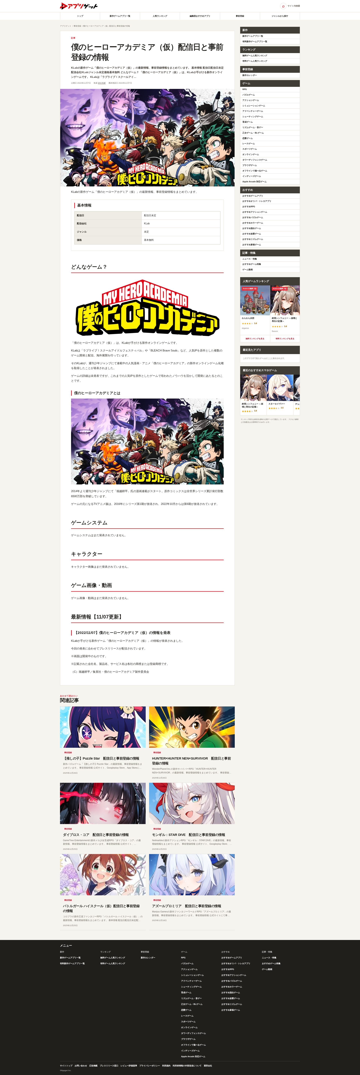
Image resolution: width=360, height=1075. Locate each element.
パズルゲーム (248, 95)
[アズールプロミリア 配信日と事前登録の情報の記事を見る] (192, 874)
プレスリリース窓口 (109, 1065)
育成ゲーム (247, 122)
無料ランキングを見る (255, 339)
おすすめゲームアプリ (252, 196)
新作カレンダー (249, 75)
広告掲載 (93, 1065)
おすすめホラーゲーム (252, 223)
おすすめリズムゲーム (252, 239)
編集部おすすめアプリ (200, 16)
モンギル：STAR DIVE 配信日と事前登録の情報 (188, 835)
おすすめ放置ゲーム (251, 234)
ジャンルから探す (280, 16)
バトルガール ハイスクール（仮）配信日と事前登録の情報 (101, 908)
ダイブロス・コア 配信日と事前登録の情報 (96, 835)
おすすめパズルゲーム (252, 217)
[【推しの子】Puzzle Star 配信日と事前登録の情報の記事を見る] (103, 727)
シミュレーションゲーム (253, 105)
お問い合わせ (81, 1065)
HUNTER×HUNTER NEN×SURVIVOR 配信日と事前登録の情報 (191, 761)
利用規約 (166, 1065)
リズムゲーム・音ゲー (252, 127)
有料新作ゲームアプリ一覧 (254, 41)
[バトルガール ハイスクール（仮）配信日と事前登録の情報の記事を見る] (103, 874)
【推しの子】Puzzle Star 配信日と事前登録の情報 (101, 758)
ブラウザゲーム (249, 165)
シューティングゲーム (252, 116)
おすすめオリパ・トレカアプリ (256, 201)
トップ (80, 16)
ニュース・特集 (249, 259)
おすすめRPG (248, 206)
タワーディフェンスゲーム (254, 160)
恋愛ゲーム (247, 138)
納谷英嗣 (102, 83)
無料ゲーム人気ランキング (254, 55)
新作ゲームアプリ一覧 (120, 16)
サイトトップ (66, 1065)
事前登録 (240, 16)
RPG (244, 89)
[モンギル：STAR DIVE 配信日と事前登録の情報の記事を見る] (192, 803)
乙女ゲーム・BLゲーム (253, 133)
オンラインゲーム (250, 154)
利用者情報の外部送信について (187, 1065)
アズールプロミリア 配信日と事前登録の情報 (186, 906)
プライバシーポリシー (149, 1065)
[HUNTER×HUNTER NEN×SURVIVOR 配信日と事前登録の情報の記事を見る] (192, 727)
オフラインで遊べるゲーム (254, 171)
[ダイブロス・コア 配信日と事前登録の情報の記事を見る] (103, 803)
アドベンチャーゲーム (252, 111)
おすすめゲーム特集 (251, 264)
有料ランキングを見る (285, 339)
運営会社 (208, 1065)
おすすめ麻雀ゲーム (251, 244)
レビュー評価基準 (129, 1065)
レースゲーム (248, 143)
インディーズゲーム (251, 176)
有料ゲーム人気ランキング (254, 61)
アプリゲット (65, 26)
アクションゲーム (250, 100)
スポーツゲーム (249, 149)
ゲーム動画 (247, 269)
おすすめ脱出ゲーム (251, 228)
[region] (270, 310)
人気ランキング (160, 16)
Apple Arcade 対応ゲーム (254, 181)
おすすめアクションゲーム (254, 212)
